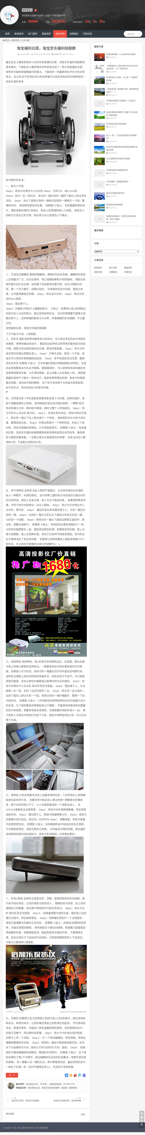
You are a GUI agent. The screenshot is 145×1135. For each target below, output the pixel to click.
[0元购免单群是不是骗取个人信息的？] (99, 106)
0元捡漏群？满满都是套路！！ (118, 182)
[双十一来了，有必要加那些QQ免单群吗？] (99, 141)
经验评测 (15, 40)
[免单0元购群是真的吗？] (99, 199)
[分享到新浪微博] (75, 1075)
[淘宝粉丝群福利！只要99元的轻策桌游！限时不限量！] (99, 222)
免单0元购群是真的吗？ (116, 193)
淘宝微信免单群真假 (114, 205)
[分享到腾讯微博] (80, 1075)
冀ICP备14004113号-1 (31, 1128)
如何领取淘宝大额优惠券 (116, 124)
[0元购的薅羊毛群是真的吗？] (99, 176)
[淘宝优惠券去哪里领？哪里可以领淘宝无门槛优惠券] (99, 118)
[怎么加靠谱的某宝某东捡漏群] (99, 164)
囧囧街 (54, 1084)
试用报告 (113, 272)
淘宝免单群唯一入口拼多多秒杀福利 (121, 54)
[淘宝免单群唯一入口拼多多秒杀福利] (99, 60)
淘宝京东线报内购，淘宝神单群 (67, 1100)
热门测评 (113, 268)
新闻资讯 (98, 268)
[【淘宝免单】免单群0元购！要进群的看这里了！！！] (99, 95)
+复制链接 (72, 1088)
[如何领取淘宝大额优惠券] (99, 130)
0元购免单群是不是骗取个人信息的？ (121, 101)
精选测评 (128, 268)
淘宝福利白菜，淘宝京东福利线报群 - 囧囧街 (47, 1088)
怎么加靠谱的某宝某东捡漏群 (118, 158)
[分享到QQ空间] (71, 1075)
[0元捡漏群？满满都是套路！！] (99, 187)
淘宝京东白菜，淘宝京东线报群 (25, 1100)
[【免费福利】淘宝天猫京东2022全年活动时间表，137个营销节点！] (99, 72)
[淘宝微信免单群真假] (99, 210)
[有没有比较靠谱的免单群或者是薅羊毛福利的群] (99, 153)
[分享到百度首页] (84, 1075)
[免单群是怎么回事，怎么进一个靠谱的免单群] (99, 83)
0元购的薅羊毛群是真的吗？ (117, 170)
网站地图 (44, 1128)
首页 (7, 40)
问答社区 (128, 272)
